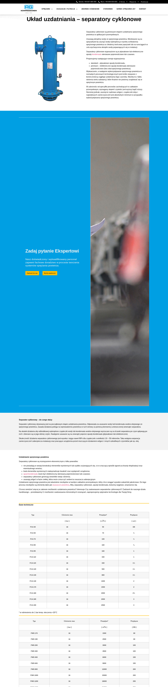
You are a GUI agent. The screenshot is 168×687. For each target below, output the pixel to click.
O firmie (122, 2)
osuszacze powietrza (60, 485)
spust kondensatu (30, 474)
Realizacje (144, 2)
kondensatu (96, 54)
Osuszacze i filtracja (65, 9)
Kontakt (142, 9)
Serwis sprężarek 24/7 (125, 9)
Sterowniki (108, 9)
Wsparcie (132, 2)
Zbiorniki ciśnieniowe (90, 9)
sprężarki (45, 9)
